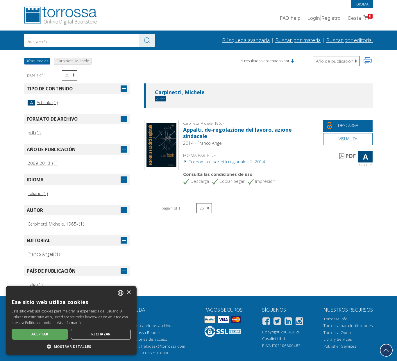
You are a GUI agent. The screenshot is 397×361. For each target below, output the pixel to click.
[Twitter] (277, 322)
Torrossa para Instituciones (348, 325)
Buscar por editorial (349, 40)
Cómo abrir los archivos (151, 325)
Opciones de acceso (148, 339)
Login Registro (324, 18)
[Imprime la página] (367, 60)
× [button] (128, 292)
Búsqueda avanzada (246, 40)
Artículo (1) (44, 102)
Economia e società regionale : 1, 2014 (226, 162)
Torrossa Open (337, 332)
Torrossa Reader (145, 332)
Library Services (337, 339)
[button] (292, 60)
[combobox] (89, 40)
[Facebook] (266, 322)
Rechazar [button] (101, 334)
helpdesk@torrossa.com (163, 346)
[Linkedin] (288, 322)
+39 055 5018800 (153, 352)
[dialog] (71, 320)
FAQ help (290, 18)
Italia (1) (35, 284)
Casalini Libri (273, 338)
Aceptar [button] (39, 334)
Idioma (362, 4)
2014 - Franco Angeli (203, 143)
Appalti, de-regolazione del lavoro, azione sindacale (237, 133)
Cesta (359, 17)
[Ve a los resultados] (147, 40)
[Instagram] (299, 322)
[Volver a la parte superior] (386, 350)
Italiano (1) (38, 193)
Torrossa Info (335, 318)
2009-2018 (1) (43, 163)
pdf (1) (34, 132)
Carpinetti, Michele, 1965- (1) (56, 224)
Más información (69, 322)
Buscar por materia (298, 40)
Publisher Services (339, 346)
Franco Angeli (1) (44, 254)
